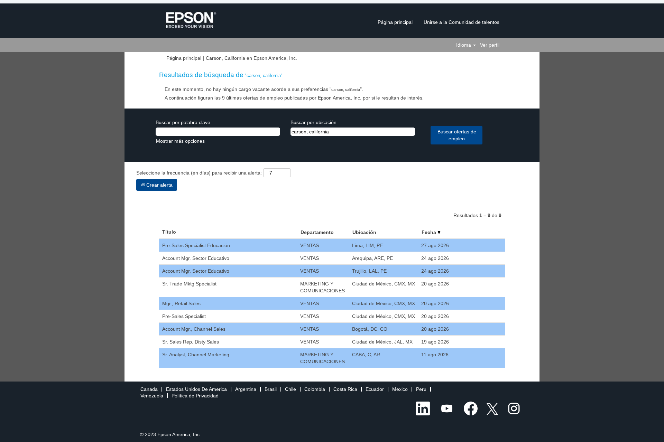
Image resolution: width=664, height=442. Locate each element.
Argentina (245, 389)
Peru (421, 389)
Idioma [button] (464, 45)
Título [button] (169, 232)
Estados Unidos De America (196, 389)
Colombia (314, 389)
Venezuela (151, 395)
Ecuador (375, 389)
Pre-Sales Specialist (184, 316)
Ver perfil (489, 45)
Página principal (395, 22)
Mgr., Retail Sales (181, 303)
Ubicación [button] (364, 232)
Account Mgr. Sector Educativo (195, 258)
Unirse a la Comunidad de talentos (461, 22)
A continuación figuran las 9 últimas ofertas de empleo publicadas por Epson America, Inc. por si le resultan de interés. (294, 98)
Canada (149, 389)
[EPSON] (191, 20)
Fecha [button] (429, 232)
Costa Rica (345, 389)
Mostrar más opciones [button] (180, 141)
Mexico (400, 389)
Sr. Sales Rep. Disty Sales (190, 342)
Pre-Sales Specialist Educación (196, 245)
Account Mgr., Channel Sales (193, 329)
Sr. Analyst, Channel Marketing (195, 354)
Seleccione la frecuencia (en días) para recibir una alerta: (199, 173)
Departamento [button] (317, 232)
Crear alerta (159, 185)
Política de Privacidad (195, 395)
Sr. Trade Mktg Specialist (189, 283)
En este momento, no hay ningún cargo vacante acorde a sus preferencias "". (264, 89)
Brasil (271, 389)
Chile (290, 389)
